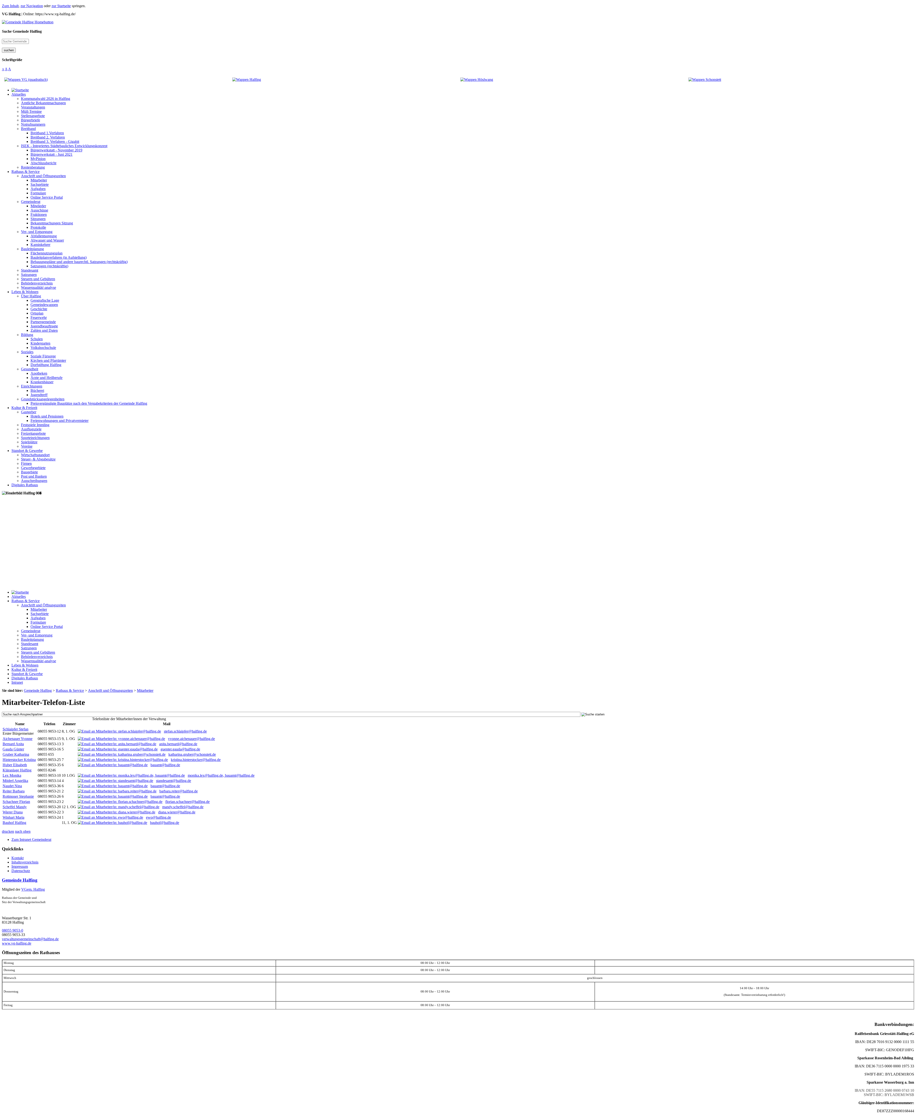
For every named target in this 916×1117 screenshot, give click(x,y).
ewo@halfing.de (158, 817)
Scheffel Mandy (15, 807)
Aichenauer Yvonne (17, 739)
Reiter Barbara (14, 791)
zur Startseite (61, 6)
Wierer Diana (13, 812)
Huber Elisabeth (15, 765)
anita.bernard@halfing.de (178, 744)
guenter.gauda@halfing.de (180, 749)
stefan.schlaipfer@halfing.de (185, 731)
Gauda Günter (13, 749)
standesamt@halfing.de (173, 781)
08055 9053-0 (12, 930)
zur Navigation (32, 6)
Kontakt (17, 858)
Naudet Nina (12, 786)
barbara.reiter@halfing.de (178, 791)
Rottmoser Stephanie (18, 796)
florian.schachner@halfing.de (187, 802)
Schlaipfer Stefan (15, 729)
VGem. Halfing (33, 889)
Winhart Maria (13, 817)
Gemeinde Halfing (19, 880)
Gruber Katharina (16, 754)
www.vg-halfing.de (16, 943)
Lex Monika (12, 775)
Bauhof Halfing (14, 823)
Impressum (19, 866)
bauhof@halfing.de (164, 823)
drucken (8, 831)
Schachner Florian (16, 802)
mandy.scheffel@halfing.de (182, 807)
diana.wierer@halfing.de (176, 812)
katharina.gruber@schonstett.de (192, 754)
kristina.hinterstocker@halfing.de (196, 760)
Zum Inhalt (10, 6)
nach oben (23, 831)
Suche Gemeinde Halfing (22, 31)
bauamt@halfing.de (165, 765)
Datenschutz (20, 871)
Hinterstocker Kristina (19, 760)
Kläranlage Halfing (17, 770)
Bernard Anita (13, 744)
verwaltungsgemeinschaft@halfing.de (30, 939)
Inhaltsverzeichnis (24, 862)
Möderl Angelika (15, 781)
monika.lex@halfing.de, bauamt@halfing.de (221, 775)
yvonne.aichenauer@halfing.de (191, 739)
